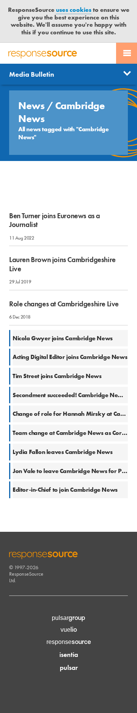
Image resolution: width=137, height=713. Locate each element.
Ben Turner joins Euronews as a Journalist (54, 220)
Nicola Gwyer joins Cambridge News (63, 338)
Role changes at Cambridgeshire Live (64, 304)
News (32, 105)
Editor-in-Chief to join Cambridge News (65, 490)
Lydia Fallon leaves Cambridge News (62, 452)
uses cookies (73, 10)
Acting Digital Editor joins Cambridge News (70, 357)
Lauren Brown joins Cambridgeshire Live (62, 264)
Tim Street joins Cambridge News (57, 376)
